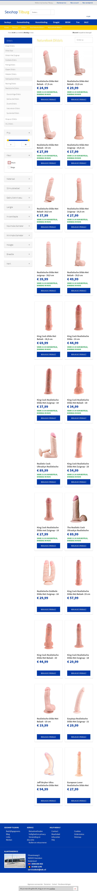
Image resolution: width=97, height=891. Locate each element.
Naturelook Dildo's (13, 108)
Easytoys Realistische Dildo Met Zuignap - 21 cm (78, 720)
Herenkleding (41, 22)
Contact (54, 831)
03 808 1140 (36, 866)
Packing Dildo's (10, 83)
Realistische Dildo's (12, 88)
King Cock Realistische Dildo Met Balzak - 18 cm (78, 401)
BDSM (67, 22)
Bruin (13, 163)
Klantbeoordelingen (64, 884)
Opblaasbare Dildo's (12, 79)
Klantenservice (61, 3)
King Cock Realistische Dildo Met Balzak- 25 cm (78, 592)
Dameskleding (23, 22)
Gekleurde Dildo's (13, 99)
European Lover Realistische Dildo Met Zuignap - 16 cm (78, 784)
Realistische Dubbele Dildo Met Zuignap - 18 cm (48, 593)
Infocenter (55, 837)
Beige (13, 167)
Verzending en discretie (33, 838)
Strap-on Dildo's (11, 119)
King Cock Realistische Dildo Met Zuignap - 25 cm (78, 465)
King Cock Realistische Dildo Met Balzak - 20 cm (48, 656)
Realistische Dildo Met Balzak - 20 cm (47, 146)
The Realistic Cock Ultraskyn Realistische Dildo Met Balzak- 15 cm (78, 529)
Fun (78, 22)
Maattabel (55, 834)
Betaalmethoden (36, 831)
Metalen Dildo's (10, 74)
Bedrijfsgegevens (13, 831)
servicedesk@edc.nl (37, 869)
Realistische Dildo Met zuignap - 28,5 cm (47, 274)
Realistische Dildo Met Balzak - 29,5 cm (78, 274)
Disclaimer (47, 884)
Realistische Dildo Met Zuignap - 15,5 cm (78, 146)
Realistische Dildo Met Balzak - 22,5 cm (78, 82)
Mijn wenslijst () (87, 3)
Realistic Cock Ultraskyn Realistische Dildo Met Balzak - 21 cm (47, 465)
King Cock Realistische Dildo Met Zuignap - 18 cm (48, 401)
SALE (86, 22)
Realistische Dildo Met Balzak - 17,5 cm (47, 82)
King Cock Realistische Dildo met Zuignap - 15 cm (48, 529)
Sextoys (7, 22)
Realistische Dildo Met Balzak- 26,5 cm (47, 210)
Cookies (77, 831)
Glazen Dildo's (10, 69)
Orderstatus (79, 834)
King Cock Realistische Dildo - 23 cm (78, 337)
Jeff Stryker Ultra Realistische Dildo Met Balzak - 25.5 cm (47, 784)
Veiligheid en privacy (37, 834)
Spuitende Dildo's (13, 113)
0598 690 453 (37, 864)
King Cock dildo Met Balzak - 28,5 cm (46, 337)
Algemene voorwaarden (35, 884)
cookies (52, 888)
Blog (8, 834)
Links (8, 837)
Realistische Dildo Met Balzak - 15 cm (47, 720)
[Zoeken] (52, 12)
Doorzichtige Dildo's (14, 94)
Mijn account (74, 3)
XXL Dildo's (9, 124)
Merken (9, 839)
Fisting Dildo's (10, 65)
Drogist (56, 22)
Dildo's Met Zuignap (12, 55)
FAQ (53, 839)
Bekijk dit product (48, 99)
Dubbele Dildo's (11, 60)
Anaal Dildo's (10, 46)
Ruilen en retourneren (38, 842)
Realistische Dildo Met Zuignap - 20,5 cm (78, 210)
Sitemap (77, 837)
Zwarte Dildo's (12, 104)
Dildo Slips (9, 50)
